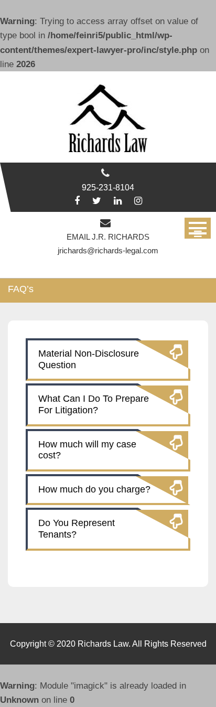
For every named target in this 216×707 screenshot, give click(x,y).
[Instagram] (138, 201)
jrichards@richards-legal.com (108, 250)
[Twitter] (96, 201)
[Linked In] (118, 201)
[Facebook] (77, 201)
